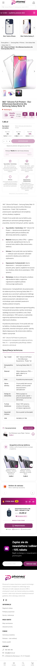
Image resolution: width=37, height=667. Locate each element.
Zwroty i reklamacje (8, 615)
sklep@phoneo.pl (10, 653)
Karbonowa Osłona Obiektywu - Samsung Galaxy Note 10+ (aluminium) (11, 472)
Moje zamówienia (7, 623)
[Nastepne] (34, 27)
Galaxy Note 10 (6, 45)
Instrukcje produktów (8, 635)
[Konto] (34, 3)
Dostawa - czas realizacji (9, 638)
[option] (18, 71)
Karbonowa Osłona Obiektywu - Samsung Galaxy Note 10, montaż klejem (25, 472)
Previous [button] (2, 71)
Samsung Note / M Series (17, 43)
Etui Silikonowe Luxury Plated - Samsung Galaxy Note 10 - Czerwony (20, 433)
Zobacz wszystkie (28, 428)
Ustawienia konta (7, 627)
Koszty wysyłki (6, 642)
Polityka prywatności (8, 612)
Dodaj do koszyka (20, 526)
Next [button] (34, 71)
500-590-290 (9, 650)
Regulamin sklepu (7, 608)
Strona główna (5, 43)
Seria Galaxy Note (30, 43)
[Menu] (3, 3)
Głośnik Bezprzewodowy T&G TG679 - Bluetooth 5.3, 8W (22, 509)
